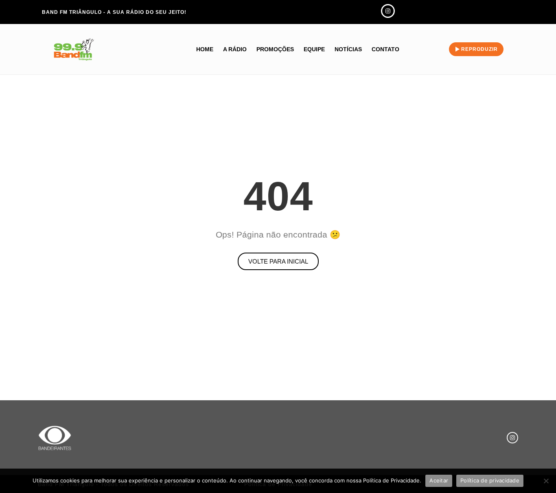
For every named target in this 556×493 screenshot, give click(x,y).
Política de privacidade (489, 480)
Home (204, 49)
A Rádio (235, 49)
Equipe (314, 49)
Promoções (275, 49)
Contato (385, 49)
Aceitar (438, 480)
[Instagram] (512, 437)
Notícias (348, 49)
